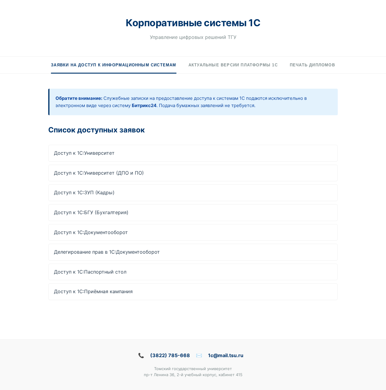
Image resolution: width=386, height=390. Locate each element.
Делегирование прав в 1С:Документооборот (107, 252)
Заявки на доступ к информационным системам (113, 65)
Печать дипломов (312, 65)
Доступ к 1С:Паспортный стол (90, 272)
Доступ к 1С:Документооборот (91, 232)
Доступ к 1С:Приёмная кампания (93, 291)
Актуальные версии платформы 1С (233, 65)
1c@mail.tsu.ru (225, 355)
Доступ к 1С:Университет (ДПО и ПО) (99, 173)
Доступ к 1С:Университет (84, 153)
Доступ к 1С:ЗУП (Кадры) (84, 192)
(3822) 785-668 (170, 355)
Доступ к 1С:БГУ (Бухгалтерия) (91, 212)
